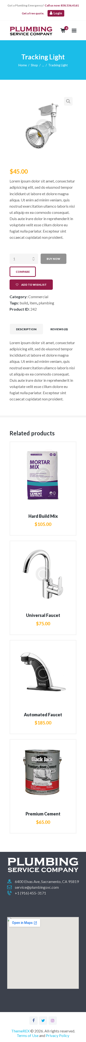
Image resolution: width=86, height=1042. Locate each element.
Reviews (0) (59, 329)
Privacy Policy (57, 1035)
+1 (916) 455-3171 (30, 893)
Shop (34, 65)
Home (22, 65)
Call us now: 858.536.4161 (61, 5)
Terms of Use (27, 1035)
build (24, 303)
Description (26, 329)
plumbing (46, 303)
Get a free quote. (33, 13)
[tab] (26, 329)
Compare (23, 271)
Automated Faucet (43, 714)
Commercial (38, 296)
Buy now (53, 258)
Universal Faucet (43, 615)
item (33, 303)
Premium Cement (43, 813)
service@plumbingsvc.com (37, 887)
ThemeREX (20, 1031)
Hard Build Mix (43, 516)
